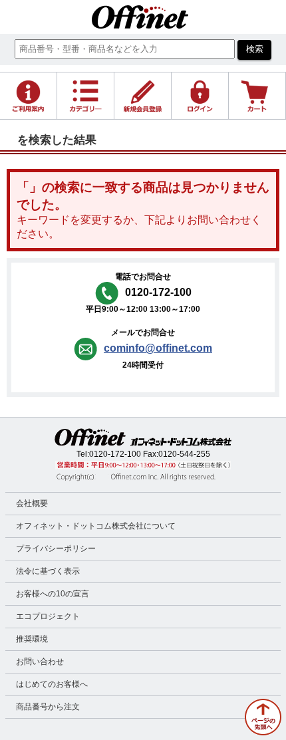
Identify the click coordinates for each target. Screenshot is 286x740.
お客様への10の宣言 (52, 593)
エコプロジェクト (48, 616)
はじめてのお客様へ (52, 684)
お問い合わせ (40, 661)
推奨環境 (32, 639)
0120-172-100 (115, 454)
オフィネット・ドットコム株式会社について (96, 526)
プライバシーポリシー (56, 548)
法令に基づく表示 (48, 571)
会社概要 (32, 503)
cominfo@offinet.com (158, 348)
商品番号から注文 (48, 706)
